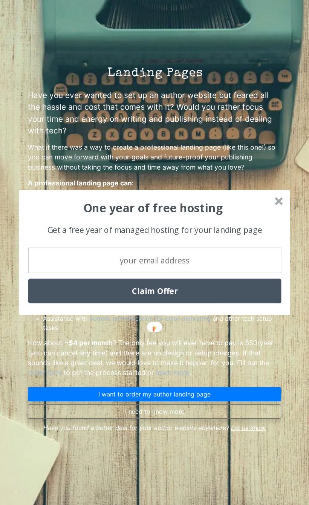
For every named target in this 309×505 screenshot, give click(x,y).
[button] (153, 207)
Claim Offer (155, 291)
